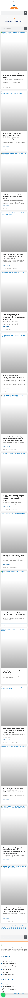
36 (19, 928)
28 (3, 928)
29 (5, 928)
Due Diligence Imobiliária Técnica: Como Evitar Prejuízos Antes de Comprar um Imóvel (13, 256)
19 (11, 927)
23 (19, 927)
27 (1, 928)
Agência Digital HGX (15, 993)
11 (22, 925)
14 (2, 927)
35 (17, 928)
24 (21, 927)
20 (13, 927)
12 (24, 925)
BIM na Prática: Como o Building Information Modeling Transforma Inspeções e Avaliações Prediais (13, 438)
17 (7, 927)
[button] (14, 5)
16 (6, 927)
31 (9, 928)
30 (7, 928)
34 (15, 928)
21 (15, 927)
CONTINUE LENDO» (6, 84)
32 (11, 928)
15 (4, 927)
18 (9, 927)
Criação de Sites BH (23, 993)
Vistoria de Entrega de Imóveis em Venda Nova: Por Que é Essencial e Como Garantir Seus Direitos (13, 909)
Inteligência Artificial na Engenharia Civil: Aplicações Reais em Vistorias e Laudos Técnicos (13, 730)
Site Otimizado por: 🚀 (6, 993)
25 (23, 927)
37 (21, 928)
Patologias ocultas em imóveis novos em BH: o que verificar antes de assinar (14, 196)
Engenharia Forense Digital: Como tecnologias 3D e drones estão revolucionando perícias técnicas (13, 790)
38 (23, 928)
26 (25, 927)
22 (17, 927)
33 (13, 928)
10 (20, 925)
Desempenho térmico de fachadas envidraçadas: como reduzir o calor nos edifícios (13, 75)
